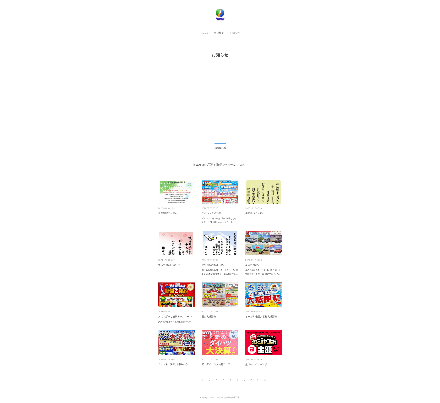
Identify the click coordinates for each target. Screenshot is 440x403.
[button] (204, 33)
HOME (204, 32)
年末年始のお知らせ (256, 213)
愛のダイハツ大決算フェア (216, 364)
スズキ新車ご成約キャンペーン (175, 316)
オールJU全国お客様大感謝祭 (261, 316)
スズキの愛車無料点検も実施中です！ (175, 321)
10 (251, 380)
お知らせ (235, 32)
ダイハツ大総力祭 (211, 213)
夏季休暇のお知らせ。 (214, 264)
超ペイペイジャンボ (256, 364)
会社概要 (219, 32)
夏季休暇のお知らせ (169, 213)
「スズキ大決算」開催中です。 (175, 364)
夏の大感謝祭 (252, 264)
